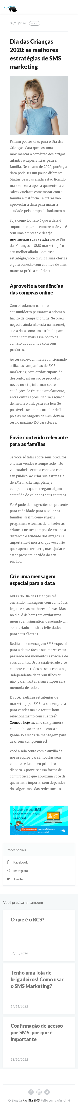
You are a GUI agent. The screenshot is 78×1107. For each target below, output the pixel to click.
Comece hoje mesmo (26, 723)
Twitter (18, 879)
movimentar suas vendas (29, 239)
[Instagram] (39, 1092)
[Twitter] (47, 1092)
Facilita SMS (31, 1100)
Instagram (20, 871)
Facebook (20, 862)
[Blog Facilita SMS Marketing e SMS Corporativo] (10, 8)
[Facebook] (31, 1092)
